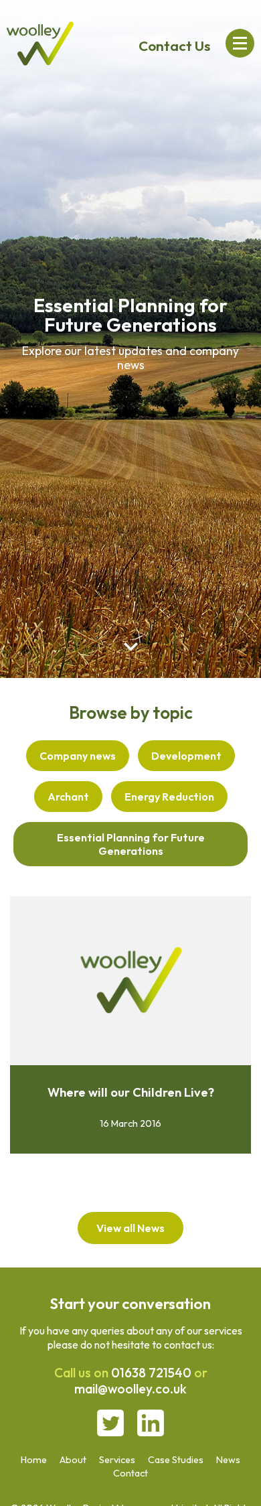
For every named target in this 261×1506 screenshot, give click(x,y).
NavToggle (240, 43)
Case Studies (175, 1460)
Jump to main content (131, 646)
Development (186, 755)
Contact (130, 1473)
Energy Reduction (169, 796)
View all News (130, 1228)
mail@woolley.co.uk (130, 1389)
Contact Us (174, 45)
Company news (77, 755)
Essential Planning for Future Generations (131, 844)
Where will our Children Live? (131, 1092)
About (73, 1460)
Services (117, 1460)
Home (34, 1460)
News (228, 1460)
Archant (68, 796)
